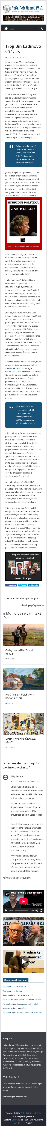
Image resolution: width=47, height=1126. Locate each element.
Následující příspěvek (30, 605)
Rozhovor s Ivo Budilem (13, 991)
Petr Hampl (23, 57)
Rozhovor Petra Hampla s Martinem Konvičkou (23, 1012)
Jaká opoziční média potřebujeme (22, 598)
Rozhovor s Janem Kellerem (14, 986)
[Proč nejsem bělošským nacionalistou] (23, 670)
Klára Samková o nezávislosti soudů (18, 995)
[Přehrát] (6, 910)
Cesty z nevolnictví (32, 1065)
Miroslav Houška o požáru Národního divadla (22, 999)
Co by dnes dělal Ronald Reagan (19, 651)
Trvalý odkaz (34, 781)
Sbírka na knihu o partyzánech (15, 1008)
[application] (23, 901)
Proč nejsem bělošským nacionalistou (19, 696)
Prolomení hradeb (15, 1065)
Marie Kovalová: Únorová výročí (20, 740)
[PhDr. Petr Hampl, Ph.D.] (6, 28)
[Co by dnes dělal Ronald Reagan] (23, 625)
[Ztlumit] (36, 910)
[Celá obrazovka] (41, 910)
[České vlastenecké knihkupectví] (23, 16)
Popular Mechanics (13, 368)
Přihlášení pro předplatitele (15, 1096)
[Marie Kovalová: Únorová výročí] (23, 714)
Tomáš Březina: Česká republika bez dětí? (20, 1004)
